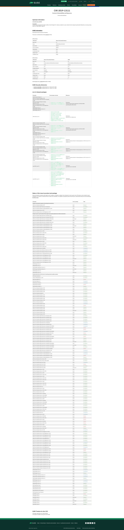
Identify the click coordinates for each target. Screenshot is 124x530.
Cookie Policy (93, 528)
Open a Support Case (34, 528)
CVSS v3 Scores (34, 57)
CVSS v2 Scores (34, 38)
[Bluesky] (94, 523)
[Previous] (59, 15)
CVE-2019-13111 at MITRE (37, 21)
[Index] (62, 15)
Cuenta (81, 1)
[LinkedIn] (92, 523)
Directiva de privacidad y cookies (86, 528)
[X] (90, 523)
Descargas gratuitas (91, 5)
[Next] (65, 15)
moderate (47, 34)
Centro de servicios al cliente (73, 1)
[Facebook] (88, 523)
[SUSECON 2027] (64, 1)
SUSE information (37, 30)
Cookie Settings (78, 528)
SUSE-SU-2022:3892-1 (38, 88)
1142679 (41, 81)
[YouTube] (86, 523)
